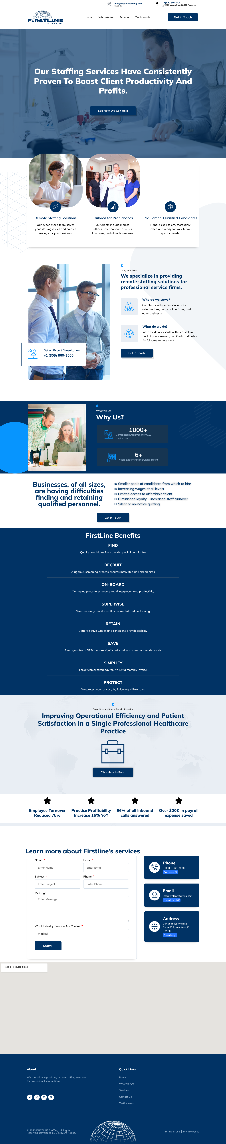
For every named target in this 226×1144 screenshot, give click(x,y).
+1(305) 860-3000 (171, 2)
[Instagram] (44, 1097)
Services (124, 17)
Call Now (169, 872)
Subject (40, 876)
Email (87, 860)
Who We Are (106, 17)
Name (39, 860)
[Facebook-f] (37, 1097)
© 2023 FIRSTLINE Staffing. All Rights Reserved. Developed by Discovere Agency (51, 1131)
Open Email (170, 900)
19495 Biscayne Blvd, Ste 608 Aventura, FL (179, 6)
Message (40, 893)
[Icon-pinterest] (51, 1097)
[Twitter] (29, 1097)
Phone (87, 876)
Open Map (170, 935)
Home (89, 17)
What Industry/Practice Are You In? (58, 926)
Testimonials (142, 17)
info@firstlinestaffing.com (128, 3)
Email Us (118, 6)
